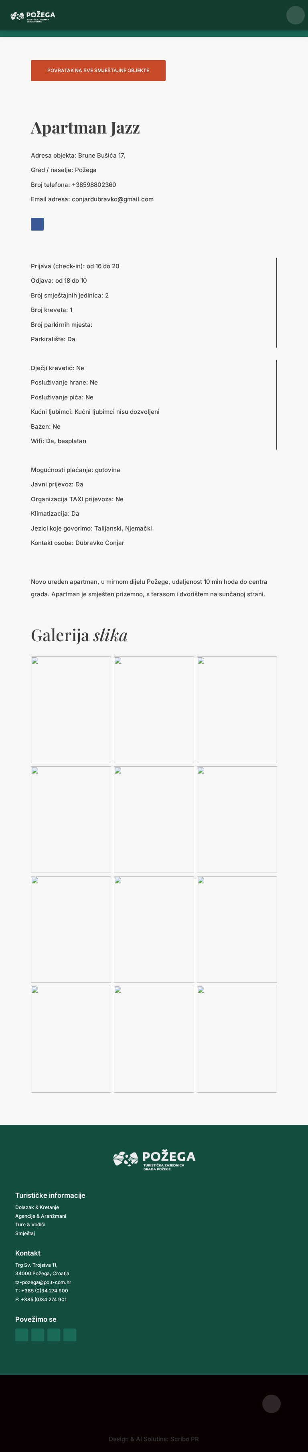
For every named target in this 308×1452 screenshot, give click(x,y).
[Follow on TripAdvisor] (53, 1334)
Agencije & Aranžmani (40, 1216)
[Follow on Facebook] (37, 224)
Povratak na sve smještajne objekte (98, 70)
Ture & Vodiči (30, 1224)
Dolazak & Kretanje (37, 1207)
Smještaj (25, 1233)
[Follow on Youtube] (69, 1334)
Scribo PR (184, 1439)
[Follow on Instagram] (37, 1334)
